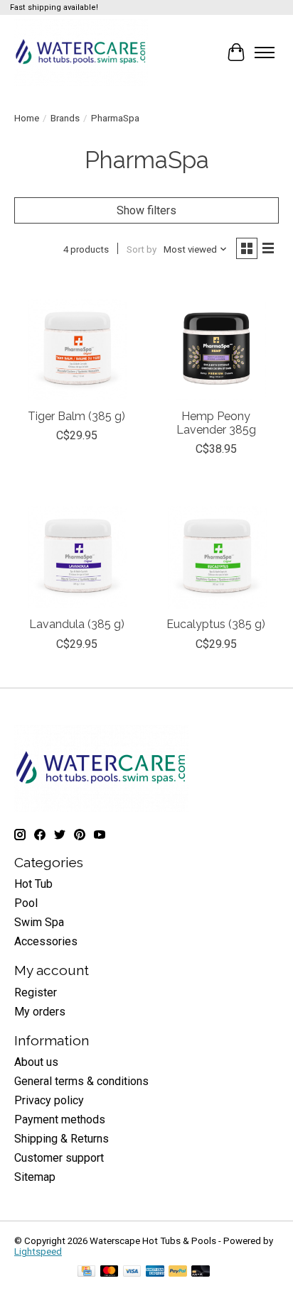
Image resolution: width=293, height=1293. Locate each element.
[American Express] (155, 1272)
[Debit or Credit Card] (200, 1272)
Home (26, 118)
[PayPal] (178, 1272)
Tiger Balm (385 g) (76, 416)
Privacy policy (49, 1100)
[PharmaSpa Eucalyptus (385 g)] (216, 546)
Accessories (46, 941)
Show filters (146, 210)
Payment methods (59, 1119)
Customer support (59, 1158)
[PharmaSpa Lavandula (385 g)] (76, 546)
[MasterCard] (109, 1272)
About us (36, 1062)
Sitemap (34, 1177)
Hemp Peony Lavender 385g (216, 422)
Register (35, 992)
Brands (65, 118)
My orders (39, 1011)
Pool (26, 903)
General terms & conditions (81, 1081)
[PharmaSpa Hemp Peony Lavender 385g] (216, 338)
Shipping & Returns (61, 1138)
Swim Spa (39, 922)
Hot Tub (33, 884)
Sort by (141, 249)
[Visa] (132, 1272)
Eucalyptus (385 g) (215, 624)
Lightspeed (38, 1251)
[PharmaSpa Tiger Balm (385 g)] (76, 338)
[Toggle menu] (264, 52)
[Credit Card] (86, 1272)
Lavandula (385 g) (76, 624)
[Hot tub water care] (81, 52)
